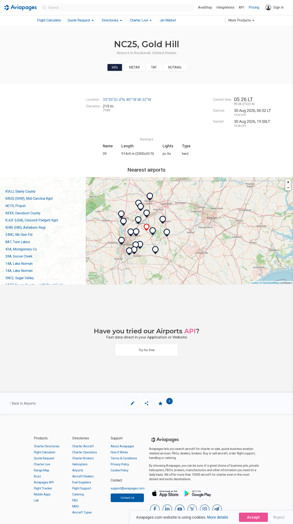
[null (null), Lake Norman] (123, 222)
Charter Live (42, 464)
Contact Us (127, 497)
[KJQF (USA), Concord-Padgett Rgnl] (131, 232)
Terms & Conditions (124, 458)
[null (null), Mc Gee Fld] (140, 245)
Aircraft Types (82, 512)
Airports (77, 470)
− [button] (288, 187)
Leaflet (254, 282)
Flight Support (81, 488)
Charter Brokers (83, 458)
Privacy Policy (120, 464)
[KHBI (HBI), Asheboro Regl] (163, 220)
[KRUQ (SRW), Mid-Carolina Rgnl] (138, 220)
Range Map (41, 470)
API (241, 7)
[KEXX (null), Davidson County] (147, 214)
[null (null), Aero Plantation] (129, 251)
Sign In (278, 7)
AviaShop (205, 7)
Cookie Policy (119, 470)
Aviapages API (44, 482)
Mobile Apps (42, 494)
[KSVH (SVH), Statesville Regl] (121, 214)
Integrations (225, 7)
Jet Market (168, 20)
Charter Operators (84, 452)
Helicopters (80, 464)
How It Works (119, 452)
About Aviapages (122, 446)
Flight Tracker (43, 488)
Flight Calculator (49, 20)
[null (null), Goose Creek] (136, 245)
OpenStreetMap (270, 282)
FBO (75, 500)
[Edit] (132, 403)
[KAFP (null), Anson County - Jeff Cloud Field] (155, 250)
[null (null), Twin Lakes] (141, 207)
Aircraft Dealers (83, 476)
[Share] (146, 403)
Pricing (254, 7)
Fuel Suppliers (81, 482)
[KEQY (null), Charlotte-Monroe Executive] (134, 250)
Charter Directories (46, 446)
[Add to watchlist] (160, 403)
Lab (36, 500)
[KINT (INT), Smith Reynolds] (150, 197)
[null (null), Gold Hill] (147, 227)
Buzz (37, 476)
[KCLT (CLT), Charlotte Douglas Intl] (122, 241)
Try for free (147, 350)
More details (217, 517)
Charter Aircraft (83, 446)
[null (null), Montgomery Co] (167, 233)
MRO (75, 506)
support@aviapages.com (128, 488)
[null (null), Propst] (136, 232)
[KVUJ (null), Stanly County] (153, 231)
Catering (78, 494)
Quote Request (44, 458)
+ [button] (288, 182)
